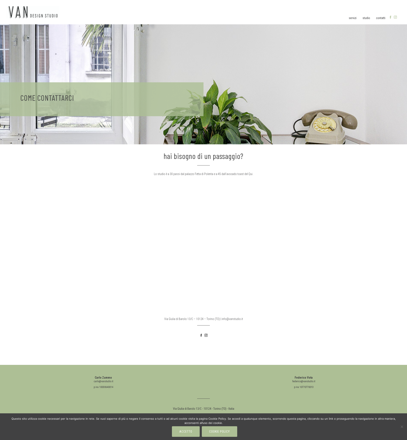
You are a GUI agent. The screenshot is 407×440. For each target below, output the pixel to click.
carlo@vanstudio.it (103, 381)
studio (366, 18)
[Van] (32, 12)
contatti (380, 18)
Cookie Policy (219, 431)
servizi (353, 18)
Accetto (185, 431)
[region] (203, 82)
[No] (402, 427)
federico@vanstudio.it (303, 381)
